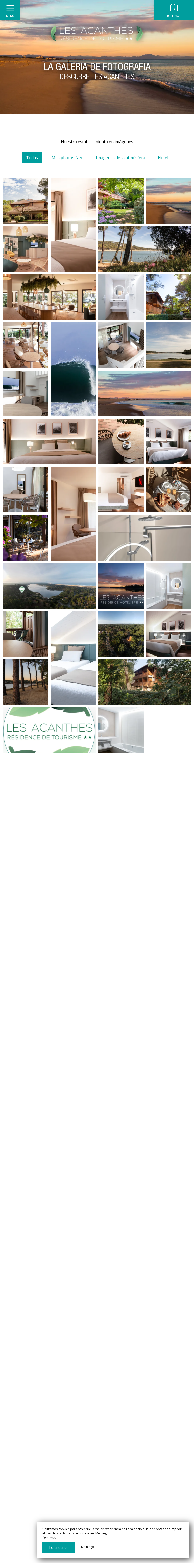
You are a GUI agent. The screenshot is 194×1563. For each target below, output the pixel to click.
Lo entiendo (59, 1547)
